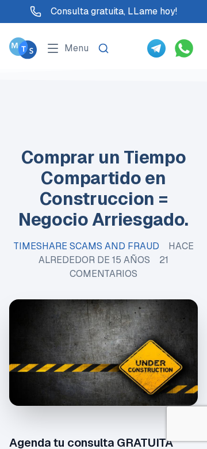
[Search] (103, 48)
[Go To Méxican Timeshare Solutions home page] (23, 48)
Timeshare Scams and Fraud (86, 246)
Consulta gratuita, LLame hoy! (114, 11)
